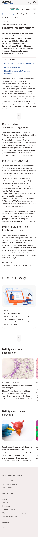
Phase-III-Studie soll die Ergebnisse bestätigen (17, 72)
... (34, 9)
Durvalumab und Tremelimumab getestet (19, 63)
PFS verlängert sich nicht (13, 67)
